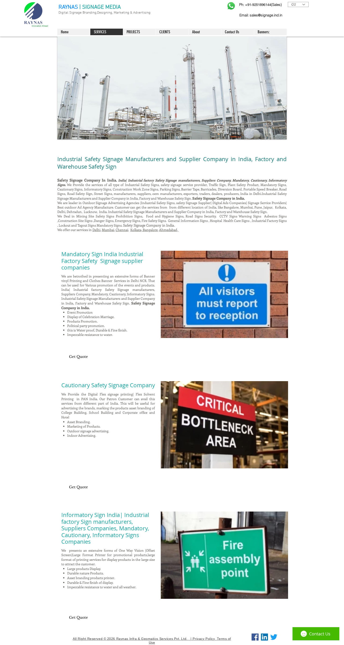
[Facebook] (255, 637)
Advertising (141, 13)
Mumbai (108, 230)
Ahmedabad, (169, 230)
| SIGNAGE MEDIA (100, 7)
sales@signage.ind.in (266, 15)
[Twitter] (273, 637)
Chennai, (122, 230)
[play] (279, 132)
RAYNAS (68, 7)
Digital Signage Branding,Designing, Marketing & (96, 13)
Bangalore (150, 230)
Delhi (96, 230)
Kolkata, (136, 230)
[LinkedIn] (264, 637)
